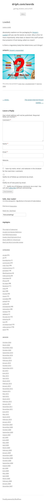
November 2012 (8, 389)
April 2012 (6, 396)
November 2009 (8, 427)
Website (5, 160)
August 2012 (6, 391)
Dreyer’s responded (16, 50)
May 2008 (6, 473)
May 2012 (6, 394)
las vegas (5, 283)
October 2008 (7, 460)
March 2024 (6, 345)
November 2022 (8, 348)
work (4, 330)
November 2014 (8, 355)
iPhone (5, 281)
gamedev (5, 271)
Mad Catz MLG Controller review (13, 242)
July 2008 (5, 468)
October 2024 (7, 342)
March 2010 (6, 417)
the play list (6, 317)
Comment (7, 120)
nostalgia (5, 299)
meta (4, 288)
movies (5, 294)
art (3, 258)
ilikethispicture (7, 273)
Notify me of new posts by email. (14, 183)
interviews (6, 278)
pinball (5, 301)
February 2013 (7, 383)
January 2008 (7, 484)
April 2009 (6, 445)
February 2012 (7, 401)
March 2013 (6, 381)
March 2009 (6, 448)
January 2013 (7, 386)
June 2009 (6, 440)
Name (5, 144)
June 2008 (6, 471)
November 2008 (8, 458)
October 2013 (7, 365)
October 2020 (7, 350)
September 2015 (8, 353)
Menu (23, 14)
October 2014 (7, 358)
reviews (5, 312)
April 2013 (6, 378)
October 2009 (7, 430)
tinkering (5, 319)
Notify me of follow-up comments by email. (18, 177)
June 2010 (6, 412)
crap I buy (21, 84)
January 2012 (7, 404)
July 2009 (5, 437)
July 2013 (5, 371)
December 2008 (7, 455)
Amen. (6, 100)
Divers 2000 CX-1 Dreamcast (11, 240)
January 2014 (7, 363)
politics (5, 304)
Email (5, 152)
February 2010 (7, 419)
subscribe (12, 188)
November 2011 (8, 409)
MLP (4, 291)
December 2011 (7, 407)
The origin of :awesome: (10, 229)
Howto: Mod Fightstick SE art (12, 237)
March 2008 (6, 478)
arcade (5, 255)
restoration (6, 309)
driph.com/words (23, 4)
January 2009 (7, 453)
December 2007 (7, 486)
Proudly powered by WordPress (12, 499)
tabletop (5, 314)
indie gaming (7, 276)
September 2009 (8, 432)
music (4, 296)
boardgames (7, 260)
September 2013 (8, 368)
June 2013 (6, 373)
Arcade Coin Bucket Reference (12, 232)
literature (5, 286)
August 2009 (6, 435)
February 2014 (7, 360)
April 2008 (6, 476)
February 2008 (7, 481)
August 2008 (6, 466)
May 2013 (6, 376)
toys (4, 322)
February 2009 (7, 450)
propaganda (6, 306)
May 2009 (6, 443)
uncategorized (29, 84)
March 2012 (6, 399)
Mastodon (13, 206)
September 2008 (8, 463)
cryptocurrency (7, 268)
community (6, 263)
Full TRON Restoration (10, 235)
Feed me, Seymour (9, 211)
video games (7, 327)
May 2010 (6, 414)
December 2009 (7, 425)
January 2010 (7, 422)
